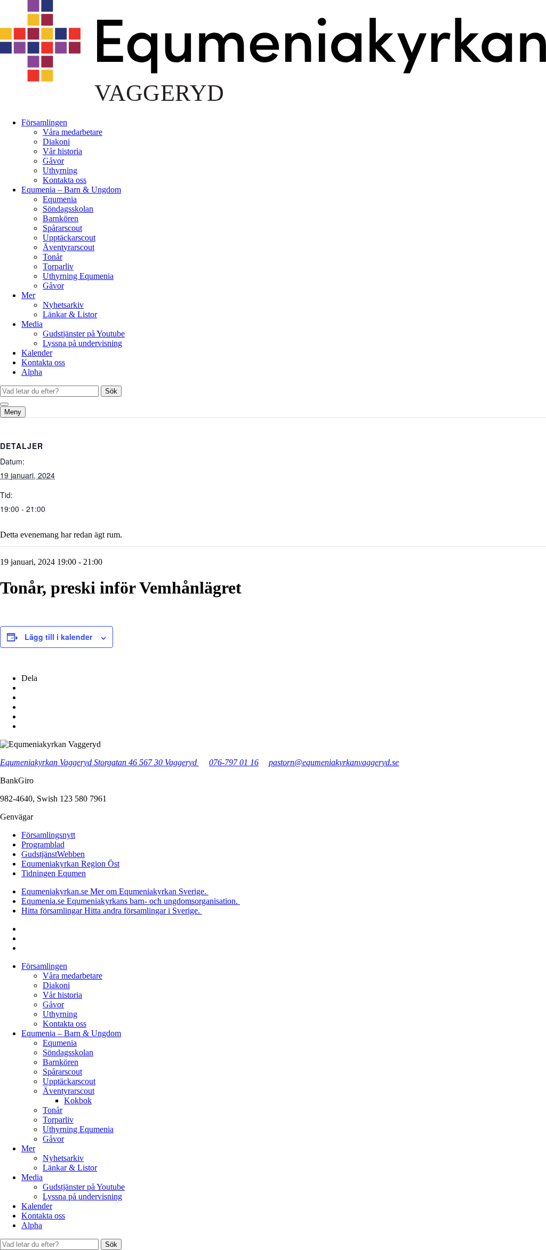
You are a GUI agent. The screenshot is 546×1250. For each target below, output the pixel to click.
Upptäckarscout (69, 237)
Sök (111, 391)
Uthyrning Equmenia (78, 276)
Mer (28, 295)
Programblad (43, 844)
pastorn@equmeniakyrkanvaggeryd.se (334, 762)
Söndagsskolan (68, 208)
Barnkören (60, 218)
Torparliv (58, 266)
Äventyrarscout (68, 247)
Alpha (31, 371)
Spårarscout (62, 228)
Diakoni (56, 141)
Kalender (36, 352)
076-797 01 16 (234, 762)
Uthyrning (60, 170)
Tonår (52, 256)
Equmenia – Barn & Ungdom (71, 189)
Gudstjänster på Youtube (84, 333)
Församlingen (44, 122)
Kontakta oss (64, 180)
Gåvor (53, 160)
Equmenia (60, 199)
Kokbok (78, 1100)
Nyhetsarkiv (63, 304)
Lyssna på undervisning (82, 343)
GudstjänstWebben (53, 854)
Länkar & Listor (70, 314)
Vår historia (62, 151)
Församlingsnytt (48, 834)
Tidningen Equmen (53, 873)
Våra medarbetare (72, 132)
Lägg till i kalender (58, 636)
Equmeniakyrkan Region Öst (70, 863)
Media (32, 323)
